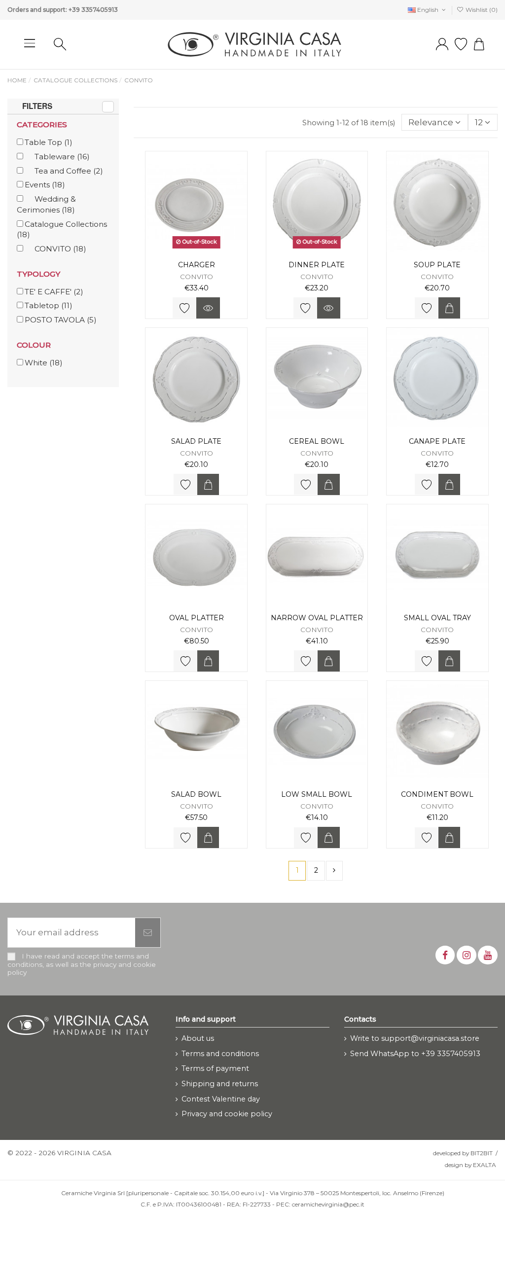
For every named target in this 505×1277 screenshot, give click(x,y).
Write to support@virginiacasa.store (414, 1038)
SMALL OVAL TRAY (437, 617)
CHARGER (196, 264)
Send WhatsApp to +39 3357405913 (415, 1053)
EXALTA (484, 1165)
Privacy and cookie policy (226, 1113)
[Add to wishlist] (184, 307)
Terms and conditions (220, 1053)
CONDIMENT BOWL (437, 794)
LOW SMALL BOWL (316, 794)
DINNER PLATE (317, 264)
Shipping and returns (219, 1083)
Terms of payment (215, 1068)
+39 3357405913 (93, 9)
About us (197, 1038)
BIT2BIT (481, 1153)
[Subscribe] (147, 933)
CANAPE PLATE (437, 441)
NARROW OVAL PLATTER (317, 617)
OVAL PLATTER (196, 617)
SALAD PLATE (196, 441)
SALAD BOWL (196, 794)
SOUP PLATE (437, 264)
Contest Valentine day (220, 1099)
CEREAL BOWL (316, 441)
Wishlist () (481, 9)
